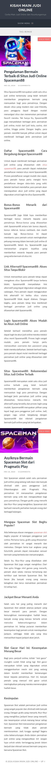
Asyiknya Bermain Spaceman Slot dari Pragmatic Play (19, 462)
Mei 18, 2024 (9, 472)
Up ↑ (43, 761)
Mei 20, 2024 (9, 85)
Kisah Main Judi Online (25, 7)
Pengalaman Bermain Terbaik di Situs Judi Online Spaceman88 (25, 75)
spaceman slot (40, 532)
